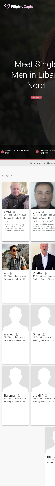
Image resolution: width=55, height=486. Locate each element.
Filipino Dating (35, 163)
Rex (49, 457)
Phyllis (37, 273)
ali (5, 273)
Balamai (10, 395)
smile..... (7, 221)
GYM (7, 212)
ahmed (9, 334)
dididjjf (38, 395)
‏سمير (36, 212)
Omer (36, 334)
